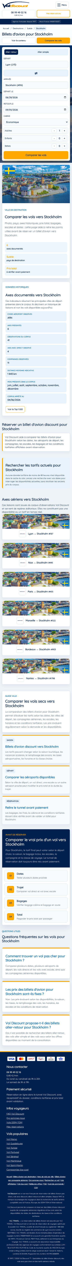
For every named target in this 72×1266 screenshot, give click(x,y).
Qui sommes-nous (16, 1118)
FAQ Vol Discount (15, 1113)
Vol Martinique (14, 1160)
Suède (29, 28)
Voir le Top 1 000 (15, 409)
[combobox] (36, 64)
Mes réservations (53, 13)
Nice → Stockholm (40, 562)
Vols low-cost (22, 1184)
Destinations (18, 28)
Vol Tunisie (12, 1147)
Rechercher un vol (52, 1180)
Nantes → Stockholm (40, 678)
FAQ (45, 1184)
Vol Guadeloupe (15, 1143)
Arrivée (7, 79)
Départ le (8, 91)
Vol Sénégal (13, 1156)
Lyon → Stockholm (40, 533)
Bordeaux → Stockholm (40, 649)
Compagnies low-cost (17, 1169)
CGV (36, 1188)
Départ (7, 58)
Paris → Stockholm (40, 591)
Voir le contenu (19, 40)
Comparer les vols (53, 40)
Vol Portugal (13, 1152)
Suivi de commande (56, 1184)
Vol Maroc (12, 1139)
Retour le (8, 104)
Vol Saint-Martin (15, 1165)
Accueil (6, 28)
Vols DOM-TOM (14, 1122)
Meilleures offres (36, 1184)
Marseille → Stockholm (40, 620)
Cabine (7, 116)
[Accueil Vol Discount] (16, 5)
